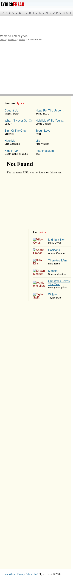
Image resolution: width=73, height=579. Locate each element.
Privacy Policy (24, 574)
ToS (36, 574)
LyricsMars (9, 574)
